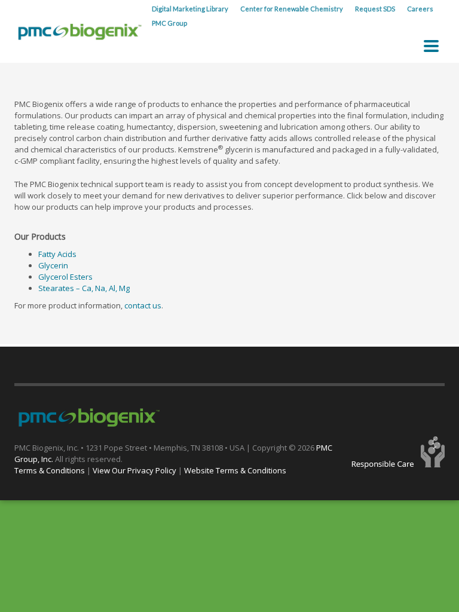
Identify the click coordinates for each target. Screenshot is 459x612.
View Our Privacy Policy (134, 470)
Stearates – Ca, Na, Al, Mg (84, 288)
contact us (142, 305)
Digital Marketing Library (190, 9)
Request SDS (375, 9)
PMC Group (169, 23)
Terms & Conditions (49, 470)
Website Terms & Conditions (235, 470)
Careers (420, 9)
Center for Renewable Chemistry (291, 9)
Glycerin (53, 265)
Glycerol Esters (65, 276)
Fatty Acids (57, 254)
